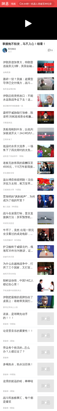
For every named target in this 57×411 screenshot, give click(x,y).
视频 (13, 3)
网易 (5, 3)
